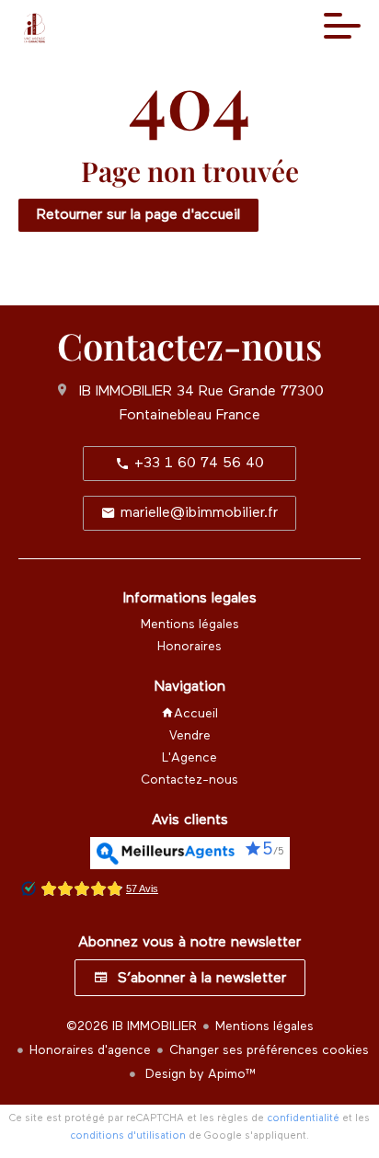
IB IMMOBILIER (125, 391)
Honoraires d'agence (90, 1050)
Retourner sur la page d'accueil (138, 215)
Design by (199, 1074)
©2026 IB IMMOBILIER (131, 1026)
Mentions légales (264, 1026)
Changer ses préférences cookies (269, 1050)
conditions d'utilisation (128, 1135)
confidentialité (303, 1118)
